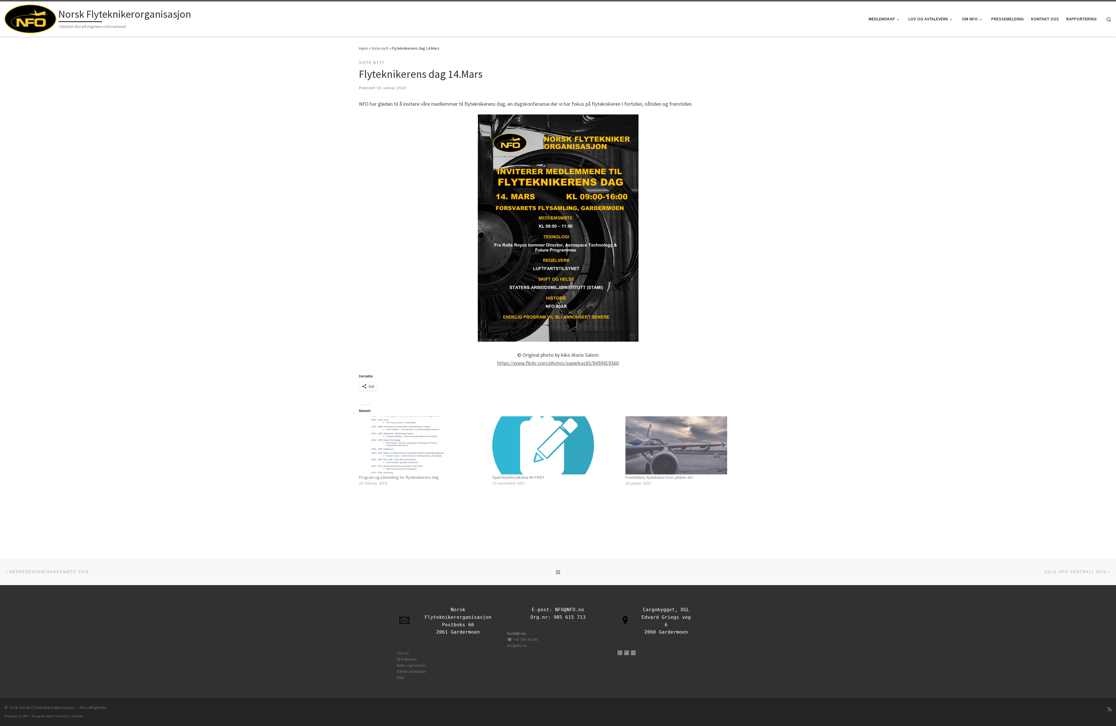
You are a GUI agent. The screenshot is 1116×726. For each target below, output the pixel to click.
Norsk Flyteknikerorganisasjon (47, 707)
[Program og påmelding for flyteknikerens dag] (423, 445)
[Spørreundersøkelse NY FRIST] (556, 445)
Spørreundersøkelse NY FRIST (518, 477)
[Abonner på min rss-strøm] (1110, 709)
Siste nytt (379, 48)
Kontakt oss (516, 633)
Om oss (403, 653)
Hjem (363, 48)
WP (25, 716)
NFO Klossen (407, 659)
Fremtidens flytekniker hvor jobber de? (659, 477)
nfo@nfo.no (517, 645)
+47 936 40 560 (525, 639)
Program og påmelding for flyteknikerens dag (399, 477)
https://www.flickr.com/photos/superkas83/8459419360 (558, 363)
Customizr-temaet (68, 716)
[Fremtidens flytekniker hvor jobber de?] (689, 445)
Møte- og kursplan (411, 665)
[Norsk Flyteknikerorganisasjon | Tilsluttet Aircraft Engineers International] (30, 17)
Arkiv (400, 677)
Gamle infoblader (411, 671)
